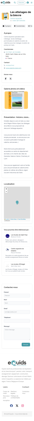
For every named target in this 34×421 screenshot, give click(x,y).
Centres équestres (16, 18)
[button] (32, 3)
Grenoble (22, 20)
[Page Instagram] (22, 406)
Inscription (6, 400)
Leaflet (7, 219)
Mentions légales (14, 392)
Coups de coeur (6, 392)
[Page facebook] (11, 406)
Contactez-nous (26, 392)
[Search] (14, 2)
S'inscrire (21, 2)
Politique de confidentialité (15, 397)
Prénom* (6, 292)
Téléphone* (7, 317)
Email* (6, 308)
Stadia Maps (14, 219)
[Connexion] (27, 2)
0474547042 (10, 65)
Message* (7, 326)
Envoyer (25, 344)
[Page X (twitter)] (17, 406)
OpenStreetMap (22, 219)
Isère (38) (16, 20)
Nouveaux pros (6, 397)
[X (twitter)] (10, 78)
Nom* (5, 299)
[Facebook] (5, 78)
